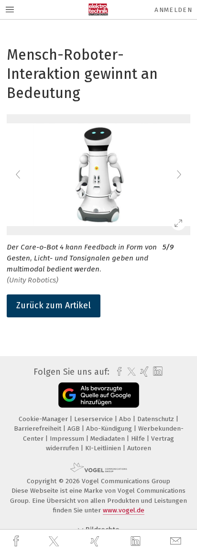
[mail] (177, 541)
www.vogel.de (123, 510)
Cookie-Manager (44, 419)
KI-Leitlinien (104, 448)
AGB (74, 428)
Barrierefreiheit (38, 428)
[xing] (96, 541)
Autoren (139, 448)
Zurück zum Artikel (53, 305)
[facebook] (17, 541)
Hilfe (139, 438)
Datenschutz (156, 419)
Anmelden (173, 10)
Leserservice (94, 419)
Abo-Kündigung (110, 428)
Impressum (68, 438)
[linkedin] (137, 541)
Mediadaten (108, 438)
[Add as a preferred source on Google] (98, 395)
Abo (126, 419)
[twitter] (55, 541)
